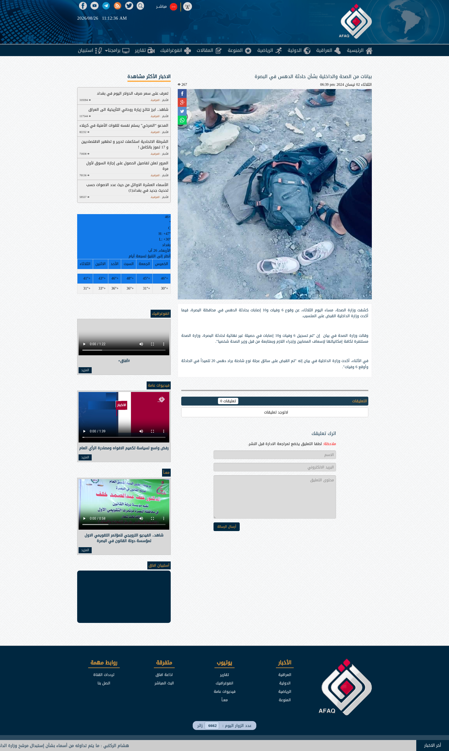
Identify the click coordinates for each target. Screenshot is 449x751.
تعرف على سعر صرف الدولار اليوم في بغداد (132, 93)
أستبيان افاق (159, 565)
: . (159, 100)
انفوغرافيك (161, 313)
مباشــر (161, 6)
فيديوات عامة (159, 385)
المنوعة (285, 700)
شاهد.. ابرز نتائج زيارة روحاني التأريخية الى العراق (128, 109)
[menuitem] (359, 50)
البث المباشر (164, 683)
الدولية (285, 683)
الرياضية (284, 691)
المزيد (85, 370)
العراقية (284, 674)
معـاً (166, 472)
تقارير (224, 674)
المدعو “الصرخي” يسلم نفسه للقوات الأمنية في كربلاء (124, 125)
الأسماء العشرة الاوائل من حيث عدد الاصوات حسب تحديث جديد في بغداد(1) (127, 187)
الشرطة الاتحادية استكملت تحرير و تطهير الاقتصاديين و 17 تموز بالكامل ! (124, 144)
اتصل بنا (104, 683)
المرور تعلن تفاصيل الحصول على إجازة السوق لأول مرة (127, 165)
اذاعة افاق (164, 674)
